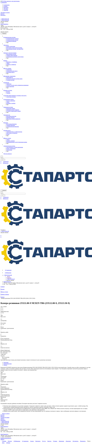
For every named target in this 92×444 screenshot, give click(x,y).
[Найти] (4, 160)
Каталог (3, 414)
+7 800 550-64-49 (5, 18)
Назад (8, 276)
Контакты (3, 420)
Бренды (2, 416)
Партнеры (5, 7)
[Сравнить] (2, 310)
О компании (6, 5)
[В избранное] (2, 308)
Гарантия (5, 10)
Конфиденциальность (6, 438)
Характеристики (7, 363)
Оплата (5, 365)
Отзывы (5, 6)
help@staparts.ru (4, 24)
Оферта (2, 418)
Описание (5, 362)
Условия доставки (5, 417)
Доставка (5, 8)
